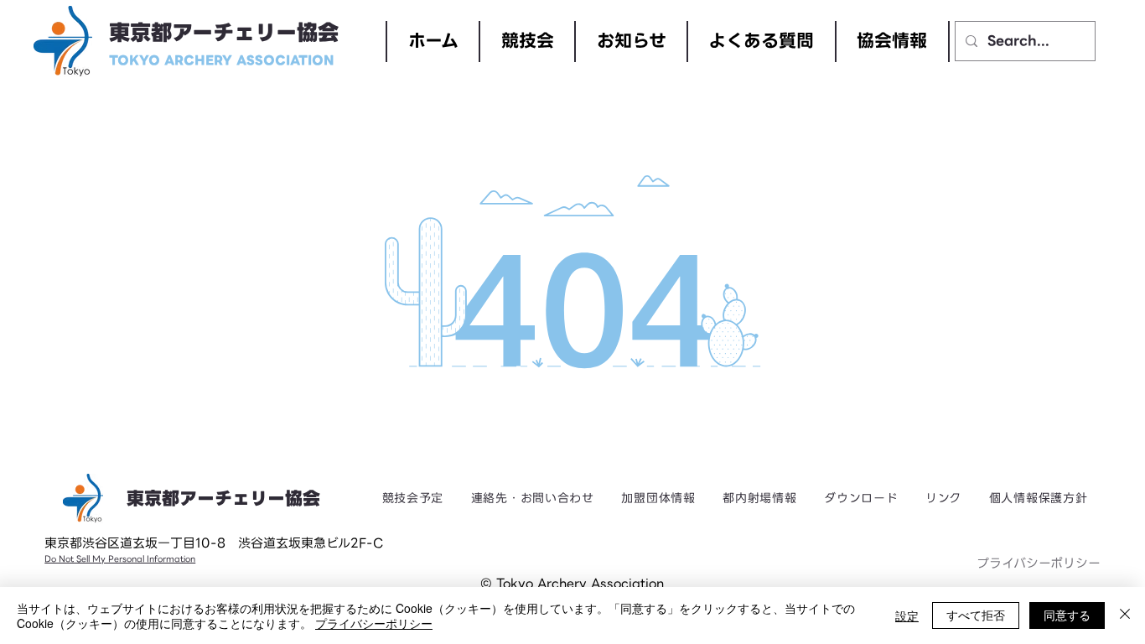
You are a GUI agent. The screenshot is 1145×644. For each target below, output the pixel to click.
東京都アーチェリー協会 (224, 33)
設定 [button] (907, 615)
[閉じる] (1125, 615)
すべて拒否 (975, 614)
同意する (1067, 614)
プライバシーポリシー (1039, 563)
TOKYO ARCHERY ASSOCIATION (221, 60)
